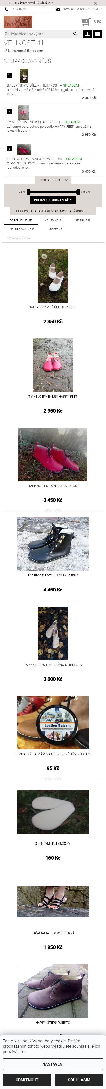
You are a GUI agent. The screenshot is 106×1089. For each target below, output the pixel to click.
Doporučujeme (21, 220)
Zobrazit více (50, 180)
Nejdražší (82, 220)
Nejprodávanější (22, 229)
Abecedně (55, 229)
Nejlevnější (53, 220)
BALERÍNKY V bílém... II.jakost (43, 85)
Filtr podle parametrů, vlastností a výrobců (50, 211)
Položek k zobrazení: (53, 200)
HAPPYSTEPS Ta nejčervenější (44, 159)
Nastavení (53, 1064)
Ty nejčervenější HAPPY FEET (43, 122)
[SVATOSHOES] (18, 22)
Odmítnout (27, 1080)
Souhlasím (79, 1080)
